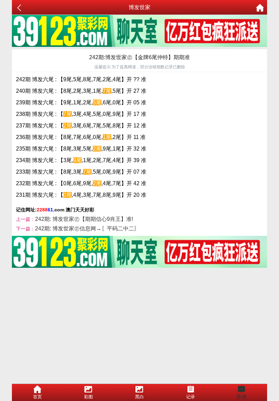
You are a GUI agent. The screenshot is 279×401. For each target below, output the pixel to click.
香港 (241, 397)
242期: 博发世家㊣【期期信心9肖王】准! (84, 219)
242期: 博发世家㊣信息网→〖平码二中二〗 (87, 228)
